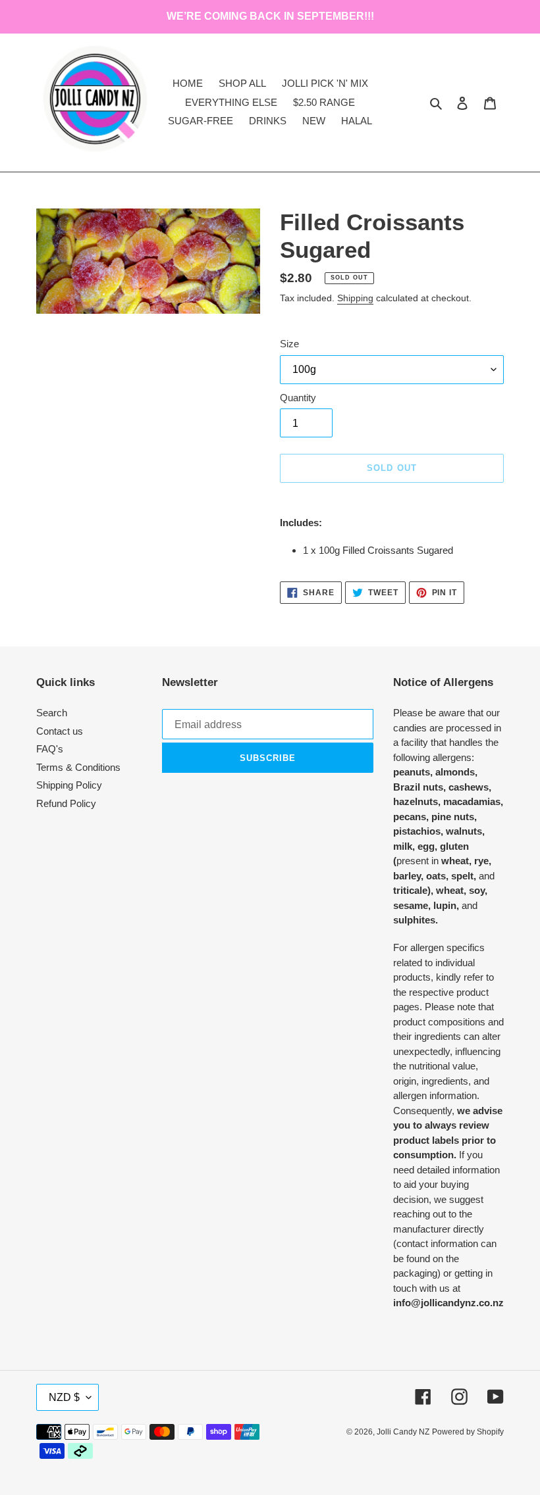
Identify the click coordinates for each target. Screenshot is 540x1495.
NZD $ (64, 1397)
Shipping (355, 298)
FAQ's (49, 748)
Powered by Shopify (468, 1431)
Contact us (59, 731)
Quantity (298, 397)
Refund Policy (66, 803)
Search (51, 712)
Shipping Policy (69, 785)
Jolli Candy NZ (403, 1431)
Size (289, 343)
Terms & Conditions (78, 767)
